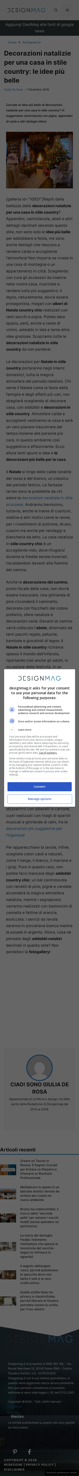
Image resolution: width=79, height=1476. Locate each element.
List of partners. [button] (48, 752)
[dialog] (39, 738)
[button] (39, 730)
